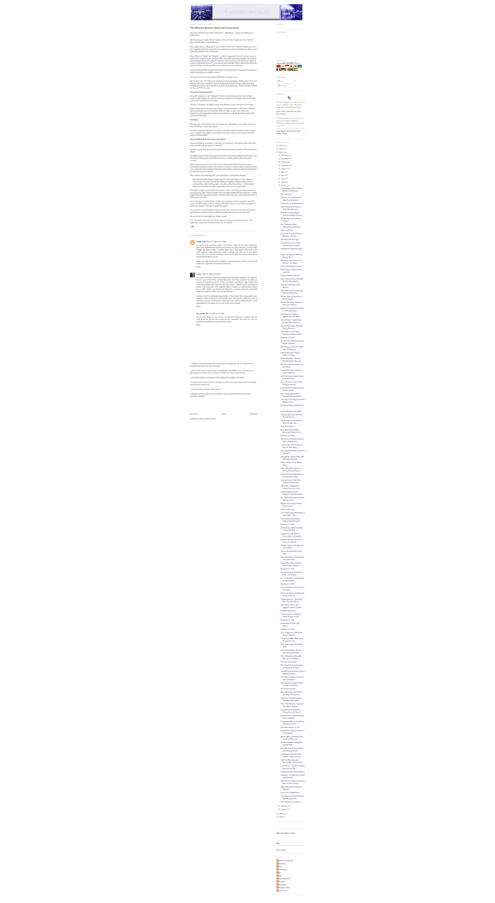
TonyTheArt (281, 884)
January (284, 809)
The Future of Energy (288, 688)
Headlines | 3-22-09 (287, 337)
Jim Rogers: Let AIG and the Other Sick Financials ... (293, 776)
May (283, 178)
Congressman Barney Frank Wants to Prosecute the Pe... (292, 722)
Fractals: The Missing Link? (290, 275)
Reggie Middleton (283, 878)
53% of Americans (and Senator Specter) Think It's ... (292, 633)
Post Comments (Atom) (208, 419)
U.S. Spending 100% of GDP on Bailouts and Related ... (292, 189)
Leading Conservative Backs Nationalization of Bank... (291, 244)
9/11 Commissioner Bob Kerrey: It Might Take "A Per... (293, 513)
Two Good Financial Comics (290, 802)
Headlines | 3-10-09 (287, 629)
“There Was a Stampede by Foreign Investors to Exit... (291, 487)
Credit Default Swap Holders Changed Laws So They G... (291, 710)
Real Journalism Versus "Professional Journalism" (290, 225)
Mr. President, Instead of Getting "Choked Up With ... (292, 528)
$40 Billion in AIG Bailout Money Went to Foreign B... (291, 534)
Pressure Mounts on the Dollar (291, 411)
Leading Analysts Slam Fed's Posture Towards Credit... (291, 481)
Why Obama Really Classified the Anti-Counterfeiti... (292, 558)
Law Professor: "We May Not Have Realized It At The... (293, 767)
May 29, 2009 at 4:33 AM (215, 313)
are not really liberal (210, 126)
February (284, 806)
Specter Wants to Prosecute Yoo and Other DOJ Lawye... (292, 737)
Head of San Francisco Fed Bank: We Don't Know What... (292, 280)
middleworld (201, 241)
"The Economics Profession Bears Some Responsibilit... (292, 797)
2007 (281, 817)
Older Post (253, 414)
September (285, 165)
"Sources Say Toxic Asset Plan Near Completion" (291, 371)
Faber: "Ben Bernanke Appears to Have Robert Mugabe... (292, 704)
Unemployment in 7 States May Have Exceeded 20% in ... (292, 600)
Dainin (279, 866)
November (285, 158)
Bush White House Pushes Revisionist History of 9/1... (291, 430)
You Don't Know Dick (288, 611)
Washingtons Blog (283, 887)
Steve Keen (281, 881)
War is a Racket (286, 194)
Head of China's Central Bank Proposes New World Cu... (291, 321)
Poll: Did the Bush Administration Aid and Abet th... (292, 498)
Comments (283, 85)
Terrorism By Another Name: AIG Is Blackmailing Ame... (292, 457)
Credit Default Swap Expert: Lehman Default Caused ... (291, 519)
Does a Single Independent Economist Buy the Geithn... (291, 394)
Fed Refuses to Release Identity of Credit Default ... (292, 731)
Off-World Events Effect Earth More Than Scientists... (291, 198)
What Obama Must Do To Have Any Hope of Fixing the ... (291, 693)
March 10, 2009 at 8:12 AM (216, 241)
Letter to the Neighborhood (290, 792)
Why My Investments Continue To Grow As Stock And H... (293, 782)
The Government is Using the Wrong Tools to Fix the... (291, 615)
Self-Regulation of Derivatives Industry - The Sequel (291, 261)
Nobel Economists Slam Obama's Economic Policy (292, 377)
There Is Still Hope (287, 426)
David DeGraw (282, 869)
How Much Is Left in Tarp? (290, 239)
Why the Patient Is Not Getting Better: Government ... (291, 573)
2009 (281, 152)
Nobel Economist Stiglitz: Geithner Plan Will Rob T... (291, 315)
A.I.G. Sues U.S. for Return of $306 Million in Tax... (293, 400)
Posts (282, 81)
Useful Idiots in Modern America (292, 203)
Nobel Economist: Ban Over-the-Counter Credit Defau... (292, 684)
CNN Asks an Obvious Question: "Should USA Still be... (292, 291)
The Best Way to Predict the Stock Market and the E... (292, 342)
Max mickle (200, 313)
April (283, 182)
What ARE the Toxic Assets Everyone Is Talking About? (291, 332)
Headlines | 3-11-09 (287, 620)
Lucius (198, 274)
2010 (281, 149)
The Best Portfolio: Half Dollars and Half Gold (292, 743)
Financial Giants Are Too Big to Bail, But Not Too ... (292, 415)
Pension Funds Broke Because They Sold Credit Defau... (291, 651)
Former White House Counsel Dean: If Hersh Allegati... (291, 564)
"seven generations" (222, 175)
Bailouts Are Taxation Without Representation (291, 504)
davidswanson (282, 890)
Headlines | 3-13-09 (287, 569)
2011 (281, 145)
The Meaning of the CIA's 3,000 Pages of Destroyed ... (292, 347)
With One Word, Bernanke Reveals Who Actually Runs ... (292, 761)
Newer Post (194, 414)
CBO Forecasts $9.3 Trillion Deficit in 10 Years (290, 353)
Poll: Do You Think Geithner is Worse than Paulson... (291, 303)
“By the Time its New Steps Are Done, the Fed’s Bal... (292, 421)
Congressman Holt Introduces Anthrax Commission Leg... (291, 755)
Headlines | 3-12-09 (287, 584)
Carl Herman (281, 863)
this (225, 222)
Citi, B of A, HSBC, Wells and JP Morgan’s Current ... (292, 639)
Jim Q (279, 875)
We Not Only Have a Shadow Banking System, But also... (291, 359)
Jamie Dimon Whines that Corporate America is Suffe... (291, 606)
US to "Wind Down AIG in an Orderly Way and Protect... (291, 469)
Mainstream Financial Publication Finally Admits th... (292, 594)
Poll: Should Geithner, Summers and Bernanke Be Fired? (292, 666)
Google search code (287, 509)
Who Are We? (281, 850)
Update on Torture (287, 230)
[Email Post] (192, 226)
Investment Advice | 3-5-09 (290, 727)
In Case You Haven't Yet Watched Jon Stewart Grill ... (292, 579)
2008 (281, 813)
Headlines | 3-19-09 (287, 435)
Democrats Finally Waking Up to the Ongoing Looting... (292, 475)
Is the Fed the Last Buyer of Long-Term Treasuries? (292, 389)
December (285, 155)
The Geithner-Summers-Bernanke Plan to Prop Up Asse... (292, 440)
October (284, 162)
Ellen (279, 872)
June (283, 175)
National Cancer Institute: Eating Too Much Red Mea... (292, 309)
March (283, 185)
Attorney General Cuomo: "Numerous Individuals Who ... (292, 493)
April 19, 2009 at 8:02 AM (211, 274)
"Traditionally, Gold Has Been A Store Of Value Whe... (292, 446)
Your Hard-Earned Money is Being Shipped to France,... (293, 672)
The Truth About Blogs (289, 662)
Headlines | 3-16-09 (287, 524)
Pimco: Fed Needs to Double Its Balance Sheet (292, 255)
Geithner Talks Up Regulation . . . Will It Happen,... (292, 297)
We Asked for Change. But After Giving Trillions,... (292, 327)
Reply (198, 267)
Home (224, 414)
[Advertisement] (237, 404)
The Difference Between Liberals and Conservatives (214, 27)
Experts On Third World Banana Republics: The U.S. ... (292, 234)
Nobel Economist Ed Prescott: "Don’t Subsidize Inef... (291, 208)
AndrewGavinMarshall (285, 860)
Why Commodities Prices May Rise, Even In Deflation (291, 657)
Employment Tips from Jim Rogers (293, 771)
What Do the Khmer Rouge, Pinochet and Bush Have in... (292, 213)
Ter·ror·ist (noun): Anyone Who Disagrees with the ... (291, 383)
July (283, 172)
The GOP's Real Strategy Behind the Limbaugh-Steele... (292, 749)
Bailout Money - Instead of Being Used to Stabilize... (292, 716)
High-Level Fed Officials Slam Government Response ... (291, 699)
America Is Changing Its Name (291, 266)
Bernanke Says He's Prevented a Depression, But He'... (292, 540)
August (284, 168)
